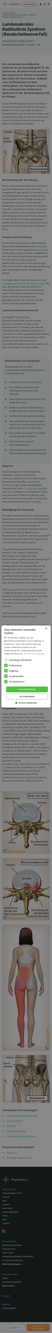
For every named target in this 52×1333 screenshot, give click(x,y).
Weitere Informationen (34, 653)
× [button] (46, 629)
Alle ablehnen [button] (27, 696)
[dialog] (26, 666)
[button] (26, 703)
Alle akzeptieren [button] (27, 689)
